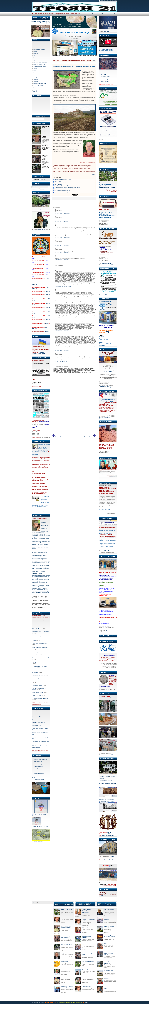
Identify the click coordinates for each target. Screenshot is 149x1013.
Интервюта (35, 47)
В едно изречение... (65, 961)
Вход (57, 1002)
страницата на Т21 (41, 229)
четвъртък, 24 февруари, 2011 (62, 330)
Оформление (77, 1002)
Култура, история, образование (40, 62)
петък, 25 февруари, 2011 (61, 361)
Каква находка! (57, 181)
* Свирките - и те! (36, 622)
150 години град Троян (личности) (106, 799)
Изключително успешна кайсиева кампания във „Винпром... (45, 148)
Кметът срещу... (64, 969)
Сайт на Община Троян (39, 766)
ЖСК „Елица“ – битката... (87, 927)
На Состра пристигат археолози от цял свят (72, 60)
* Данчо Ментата (35, 654)
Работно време (103, 780)
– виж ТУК (106, 31)
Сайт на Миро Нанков (38, 771)
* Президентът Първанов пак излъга (40, 662)
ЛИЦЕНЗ (86, 1002)
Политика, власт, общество (39, 49)
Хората (107, 776)
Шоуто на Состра (58, 184)
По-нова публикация (59, 436)
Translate (42, 189)
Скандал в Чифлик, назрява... (88, 978)
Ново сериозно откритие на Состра (62, 190)
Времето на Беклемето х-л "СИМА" (41, 826)
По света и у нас (37, 57)
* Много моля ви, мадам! (37, 692)
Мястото (102, 776)
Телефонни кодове (105, 79)
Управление (73, 1002)
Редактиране (69, 1002)
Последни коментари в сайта (39, 83)
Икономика (35, 53)
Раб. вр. (107, 862)
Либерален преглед (38, 764)
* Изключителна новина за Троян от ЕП (40, 698)
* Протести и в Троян (36, 725)
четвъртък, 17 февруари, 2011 (62, 213)
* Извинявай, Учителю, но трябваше (40, 680)
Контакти (110, 780)
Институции (103, 74)
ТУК (36, 284)
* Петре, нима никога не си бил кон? (40, 647)
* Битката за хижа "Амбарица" (38, 722)
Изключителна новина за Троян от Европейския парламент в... (109, 953)
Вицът (34, 87)
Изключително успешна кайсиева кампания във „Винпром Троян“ (40, 22)
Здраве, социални (37, 60)
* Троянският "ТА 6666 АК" (38, 685)
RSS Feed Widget (41, 111)
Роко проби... (106, 978)
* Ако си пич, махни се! (37, 625)
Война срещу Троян (37, 695)
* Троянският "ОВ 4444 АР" (38, 675)
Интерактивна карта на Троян (106, 84)
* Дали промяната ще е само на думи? (40, 631)
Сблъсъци (35, 55)
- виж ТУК (48, 291)
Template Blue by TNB (50, 1002)
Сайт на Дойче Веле (38, 761)
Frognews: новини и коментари (40, 759)
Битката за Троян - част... (87, 969)
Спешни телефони (105, 81)
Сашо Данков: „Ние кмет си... (67, 953)
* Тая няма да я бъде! (37, 651)
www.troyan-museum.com (108, 835)
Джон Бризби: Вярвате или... (67, 978)
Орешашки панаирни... (44, 136)
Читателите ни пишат (38, 74)
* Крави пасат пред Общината (38, 635)
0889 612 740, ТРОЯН (107, 187)
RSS (83, 1002)
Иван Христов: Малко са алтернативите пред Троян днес (66, 191)
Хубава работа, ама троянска (39, 66)
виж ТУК (48, 298)
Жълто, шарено (36, 77)
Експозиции (112, 776)
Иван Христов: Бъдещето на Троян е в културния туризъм (67, 185)
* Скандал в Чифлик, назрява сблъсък (40, 713)
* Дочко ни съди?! (36, 678)
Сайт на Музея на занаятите (40, 768)
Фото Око (35, 79)
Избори (35, 51)
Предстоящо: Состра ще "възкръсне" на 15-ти (64, 188)
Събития (102, 778)
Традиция (35, 81)
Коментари (65, 1002)
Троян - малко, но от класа (40, 209)
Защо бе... (106, 943)
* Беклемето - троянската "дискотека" (40, 657)
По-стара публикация (88, 436)
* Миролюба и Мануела (37, 628)
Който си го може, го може (39, 64)
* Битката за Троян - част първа (39, 719)
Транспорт (103, 72)
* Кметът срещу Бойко (37, 716)
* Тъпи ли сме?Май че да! (37, 620)
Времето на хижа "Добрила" (41, 827)
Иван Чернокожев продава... (45, 127)
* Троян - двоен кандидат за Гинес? (40, 643)
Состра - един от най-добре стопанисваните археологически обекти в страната (71, 182)
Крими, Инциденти (37, 72)
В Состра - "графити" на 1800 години (62, 179)
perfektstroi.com (104, 418)
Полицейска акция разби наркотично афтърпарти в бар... (109, 936)
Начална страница (74, 436)
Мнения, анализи (37, 45)
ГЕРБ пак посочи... (86, 944)
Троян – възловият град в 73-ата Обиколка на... (45, 167)
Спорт (34, 70)
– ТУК (106, 165)
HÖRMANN (108, 371)
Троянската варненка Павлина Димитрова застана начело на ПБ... (88, 911)
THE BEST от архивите (38, 85)
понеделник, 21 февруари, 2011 (63, 286)
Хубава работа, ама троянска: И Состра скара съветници (67, 187)
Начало (35, 42)
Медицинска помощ (105, 76)
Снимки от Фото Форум (39, 773)
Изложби (111, 859)
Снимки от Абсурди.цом (39, 779)
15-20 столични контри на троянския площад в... (45, 157)
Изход (81, 1002)
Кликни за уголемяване (105, 478)
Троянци (35, 68)
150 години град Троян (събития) (106, 801)
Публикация (61, 1002)
